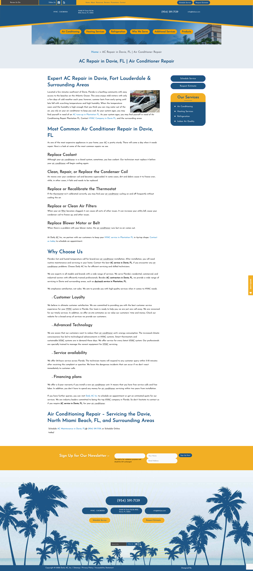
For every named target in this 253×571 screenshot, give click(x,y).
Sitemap (77, 568)
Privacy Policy (87, 568)
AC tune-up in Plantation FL (86, 115)
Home (88, 2)
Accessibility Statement (104, 568)
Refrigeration (118, 31)
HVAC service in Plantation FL (119, 237)
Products (186, 31)
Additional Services (165, 31)
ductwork (99, 281)
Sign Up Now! (185, 455)
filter (63, 211)
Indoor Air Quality (185, 121)
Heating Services (95, 31)
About (93, 2)
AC (105, 143)
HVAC (102, 118)
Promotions (115, 2)
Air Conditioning (70, 31)
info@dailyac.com (194, 12)
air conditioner (68, 160)
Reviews (107, 2)
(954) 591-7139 (169, 12)
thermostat (58, 194)
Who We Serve (140, 31)
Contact (123, 2)
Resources (99, 2)
